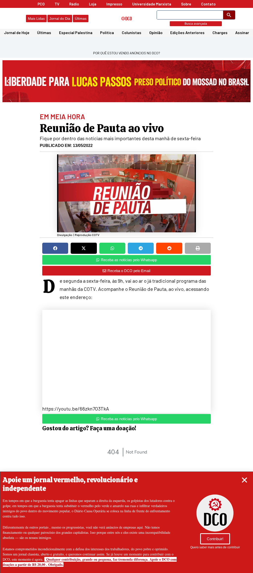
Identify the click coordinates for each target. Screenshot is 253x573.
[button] (244, 480)
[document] (126, 286)
